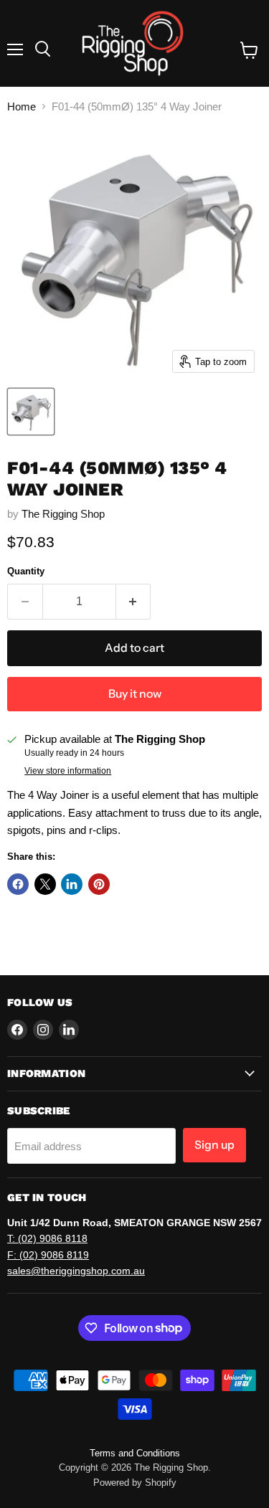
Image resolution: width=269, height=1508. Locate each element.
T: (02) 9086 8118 (47, 1238)
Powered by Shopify (134, 1482)
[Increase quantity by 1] (133, 602)
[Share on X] (45, 884)
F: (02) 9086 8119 (48, 1255)
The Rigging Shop (63, 514)
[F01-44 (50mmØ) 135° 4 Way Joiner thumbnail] (31, 412)
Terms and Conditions (135, 1453)
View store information (67, 771)
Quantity (25, 571)
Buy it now (134, 694)
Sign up (214, 1145)
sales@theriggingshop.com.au (76, 1270)
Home (21, 106)
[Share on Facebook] (18, 884)
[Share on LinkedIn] (71, 884)
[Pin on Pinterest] (99, 884)
